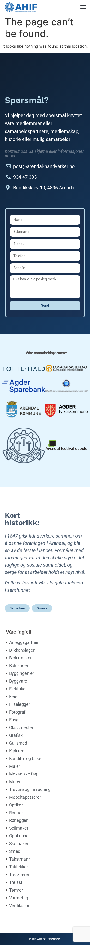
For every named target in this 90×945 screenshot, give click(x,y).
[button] (83, 7)
